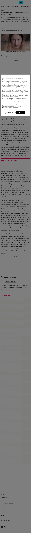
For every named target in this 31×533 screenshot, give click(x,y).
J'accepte (20, 112)
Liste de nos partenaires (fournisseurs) (10, 107)
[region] (15, 95)
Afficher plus (9, 112)
